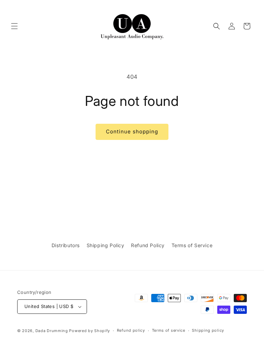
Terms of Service (192, 245)
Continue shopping (132, 131)
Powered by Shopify (89, 330)
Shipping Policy (105, 245)
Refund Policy (148, 245)
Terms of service (168, 330)
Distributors (66, 245)
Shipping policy (208, 330)
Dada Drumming (51, 330)
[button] (14, 26)
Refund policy (131, 330)
